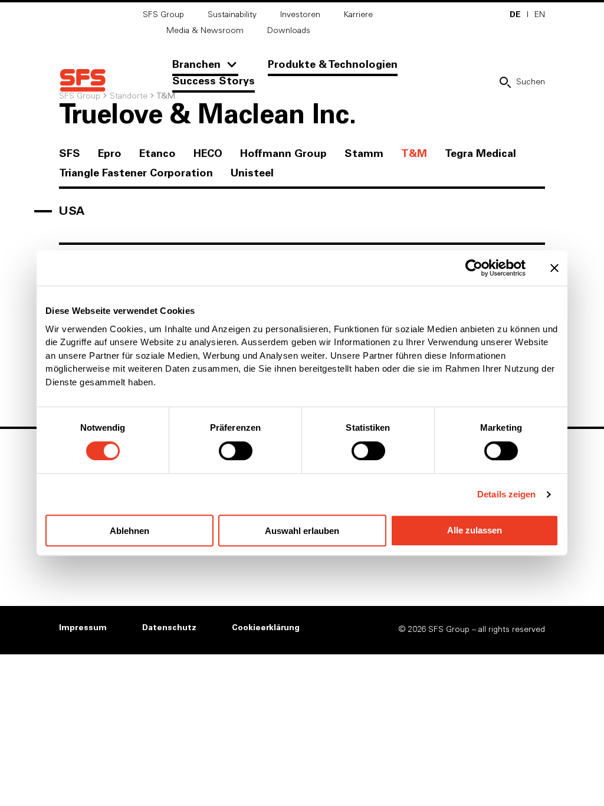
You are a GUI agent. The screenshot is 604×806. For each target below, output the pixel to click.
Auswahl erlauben (302, 531)
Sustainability (232, 15)
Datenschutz (169, 628)
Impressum (83, 628)
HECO (207, 154)
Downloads (288, 31)
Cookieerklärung (266, 628)
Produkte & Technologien (333, 65)
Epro (110, 154)
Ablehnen (129, 531)
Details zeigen (506, 494)
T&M (414, 154)
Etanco (157, 154)
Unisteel (252, 173)
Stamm (363, 154)
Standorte (128, 96)
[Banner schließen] (554, 268)
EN (539, 15)
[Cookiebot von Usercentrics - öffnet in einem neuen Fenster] (474, 268)
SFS (69, 154)
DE (515, 15)
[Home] (82, 80)
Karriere (358, 15)
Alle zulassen (474, 530)
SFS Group (163, 15)
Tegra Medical (480, 154)
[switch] (235, 450)
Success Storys (213, 81)
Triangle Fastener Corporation (136, 173)
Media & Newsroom (205, 31)
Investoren (300, 15)
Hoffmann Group (283, 154)
